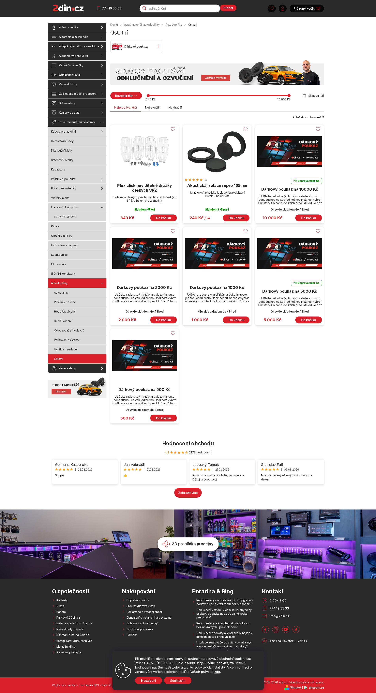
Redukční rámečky (71, 65)
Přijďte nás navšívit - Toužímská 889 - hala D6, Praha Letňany (92, 685)
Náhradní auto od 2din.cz (72, 635)
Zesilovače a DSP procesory (78, 93)
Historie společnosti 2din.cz (74, 623)
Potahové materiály (63, 188)
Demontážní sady (62, 141)
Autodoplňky (59, 283)
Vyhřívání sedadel (66, 349)
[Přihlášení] (283, 8)
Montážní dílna (65, 646)
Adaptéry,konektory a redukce (79, 46)
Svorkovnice (59, 254)
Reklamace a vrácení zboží (144, 611)
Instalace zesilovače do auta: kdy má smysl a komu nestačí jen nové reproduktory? (224, 644)
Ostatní (58, 359)
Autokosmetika (68, 27)
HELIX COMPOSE (65, 216)
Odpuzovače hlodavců (69, 330)
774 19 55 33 (111, 8)
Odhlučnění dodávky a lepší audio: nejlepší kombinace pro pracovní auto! (224, 634)
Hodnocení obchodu (188, 443)
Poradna (132, 635)
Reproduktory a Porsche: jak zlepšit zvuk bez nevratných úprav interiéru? (223, 625)
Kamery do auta (69, 112)
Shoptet (295, 687)
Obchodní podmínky (140, 629)
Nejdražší (175, 107)
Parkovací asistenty (66, 340)
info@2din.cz (279, 616)
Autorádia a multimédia (73, 36)
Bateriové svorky (62, 160)
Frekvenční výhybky (64, 207)
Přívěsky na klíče (65, 302)
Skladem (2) (316, 95)
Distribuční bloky (62, 150)
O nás (60, 606)
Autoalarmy (61, 292)
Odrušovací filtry (61, 235)
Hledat (228, 8)
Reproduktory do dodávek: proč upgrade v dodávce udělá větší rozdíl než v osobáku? (224, 602)
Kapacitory (58, 169)
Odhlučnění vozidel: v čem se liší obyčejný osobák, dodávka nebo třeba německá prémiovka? (224, 613)
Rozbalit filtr (124, 96)
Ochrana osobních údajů (142, 623)
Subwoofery (67, 103)
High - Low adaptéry (64, 245)
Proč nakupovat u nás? (141, 606)
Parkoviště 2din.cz (68, 617)
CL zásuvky (58, 264)
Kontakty (62, 600)
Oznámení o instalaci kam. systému (149, 617)
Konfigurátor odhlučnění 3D (74, 640)
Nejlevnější (152, 107)
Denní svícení (62, 321)
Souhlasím (177, 681)
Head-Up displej (64, 311)
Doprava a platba (138, 600)
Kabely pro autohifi (63, 131)
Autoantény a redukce (73, 55)
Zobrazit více (188, 493)
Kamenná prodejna (68, 652)
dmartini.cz (316, 687)
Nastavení (148, 681)
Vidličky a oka (60, 197)
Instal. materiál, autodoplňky (77, 122)
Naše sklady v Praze (69, 629)
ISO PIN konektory (63, 273)
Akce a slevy (67, 368)
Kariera (61, 611)
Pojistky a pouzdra (63, 179)
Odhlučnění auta (69, 74)
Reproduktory (68, 84)
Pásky (55, 226)
